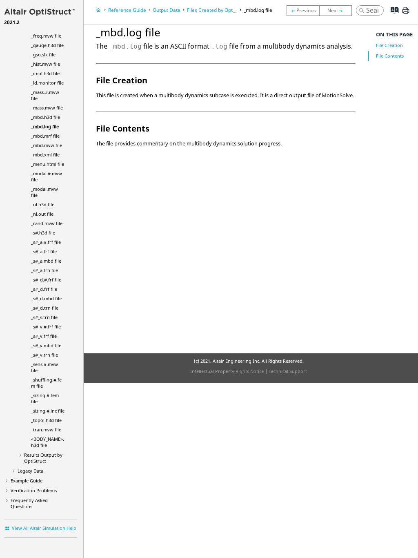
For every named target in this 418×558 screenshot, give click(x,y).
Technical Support (288, 371)
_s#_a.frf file (44, 251)
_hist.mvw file (45, 64)
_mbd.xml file (45, 155)
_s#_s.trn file (44, 317)
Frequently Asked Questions (29, 503)
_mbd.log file (45, 126)
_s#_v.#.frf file (46, 327)
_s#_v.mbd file (46, 345)
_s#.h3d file (43, 233)
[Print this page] (405, 13)
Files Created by (217, 10)
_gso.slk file (43, 54)
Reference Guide (127, 10)
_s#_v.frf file (44, 336)
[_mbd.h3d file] (303, 10)
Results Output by (43, 458)
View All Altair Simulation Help (44, 528)
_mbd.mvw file (46, 145)
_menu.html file (47, 164)
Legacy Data (30, 471)
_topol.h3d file (46, 420)
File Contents (390, 56)
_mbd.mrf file (45, 136)
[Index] (392, 16)
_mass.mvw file (47, 108)
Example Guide (26, 481)
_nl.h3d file (42, 204)
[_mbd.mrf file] (337, 10)
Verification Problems (34, 490)
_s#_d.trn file (44, 308)
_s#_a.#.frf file (46, 242)
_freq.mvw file (46, 36)
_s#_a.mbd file (46, 261)
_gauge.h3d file (47, 45)
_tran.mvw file (46, 429)
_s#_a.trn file (44, 270)
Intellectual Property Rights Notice (227, 371)
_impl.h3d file (45, 73)
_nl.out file (42, 214)
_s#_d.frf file (44, 289)
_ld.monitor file (47, 83)
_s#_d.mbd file (46, 298)
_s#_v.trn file (44, 355)
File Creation (389, 45)
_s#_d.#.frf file (46, 280)
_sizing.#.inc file (47, 411)
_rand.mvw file (46, 223)
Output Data (166, 10)
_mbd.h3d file (45, 117)
